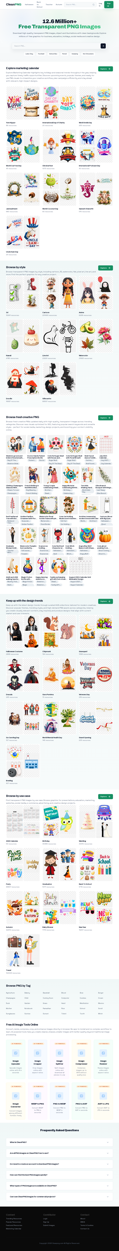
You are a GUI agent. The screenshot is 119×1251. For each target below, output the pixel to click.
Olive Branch (101, 493)
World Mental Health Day (52, 738)
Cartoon (45, 312)
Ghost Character (105, 525)
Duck (8, 1003)
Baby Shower (47, 927)
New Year (82, 927)
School (82, 1008)
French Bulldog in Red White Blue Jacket (32, 487)
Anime (81, 312)
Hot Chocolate (88, 54)
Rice (63, 1008)
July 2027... (105, 460)
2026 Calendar (12, 841)
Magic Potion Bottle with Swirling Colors (27, 579)
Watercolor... (45, 521)
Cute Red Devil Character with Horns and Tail (58, 548)
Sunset (46, 1014)
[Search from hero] (103, 45)
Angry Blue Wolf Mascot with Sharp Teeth (86, 548)
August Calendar (77, 585)
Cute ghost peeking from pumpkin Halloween (105, 548)
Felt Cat (64, 521)
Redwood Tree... (10, 522)
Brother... (48, 490)
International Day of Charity (53, 123)
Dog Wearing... (31, 490)
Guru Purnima (47, 694)
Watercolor (83, 355)
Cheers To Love (13, 490)
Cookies (83, 998)
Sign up (109, 4)
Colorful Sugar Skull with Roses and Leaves (56, 458)
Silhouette (46, 399)
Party (8, 884)
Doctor (42, 460)
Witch (100, 1014)
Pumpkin (24, 554)
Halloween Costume (14, 651)
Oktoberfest (47, 166)
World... (83, 521)
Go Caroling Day (12, 738)
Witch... (70, 554)
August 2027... (76, 582)
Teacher (49, 4)
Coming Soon (48, 998)
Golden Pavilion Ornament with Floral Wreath (28, 518)
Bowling (9, 781)
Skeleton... (41, 582)
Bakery (27, 993)
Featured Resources (14, 1225)
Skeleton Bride (12, 464)
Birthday (45, 841)
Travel (8, 970)
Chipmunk (46, 651)
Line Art (45, 355)
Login (45, 1219)
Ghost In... (102, 554)
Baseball (46, 993)
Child (26, 998)
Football (41, 54)
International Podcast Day (89, 166)
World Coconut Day (50, 209)
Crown (100, 998)
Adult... (10, 585)
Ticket (63, 1014)
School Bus (53, 54)
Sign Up (46, 1222)
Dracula (9, 694)
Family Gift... (56, 585)
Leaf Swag (101, 490)
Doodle (9, 399)
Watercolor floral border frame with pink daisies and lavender (48, 518)
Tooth (82, 1014)
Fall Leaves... (26, 551)
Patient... (32, 460)
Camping (75, 54)
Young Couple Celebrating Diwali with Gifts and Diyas (51, 487)
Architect (93, 521)
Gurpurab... (26, 521)
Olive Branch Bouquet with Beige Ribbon (103, 487)
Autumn (59, 4)
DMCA (82, 1222)
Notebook (28, 1008)
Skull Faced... (91, 464)
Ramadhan (47, 1008)
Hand (63, 1003)
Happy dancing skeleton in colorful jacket (42, 579)
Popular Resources (13, 1222)
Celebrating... (69, 493)
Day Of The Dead (55, 464)
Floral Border (45, 524)
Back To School (85, 884)
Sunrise (27, 1014)
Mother (9, 1008)
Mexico (101, 1003)
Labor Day (29, 54)
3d (7, 312)
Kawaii (8, 355)
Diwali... (47, 493)
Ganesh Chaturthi (86, 209)
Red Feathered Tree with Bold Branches (12, 518)
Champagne (10, 998)
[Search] (93, 4)
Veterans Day (84, 694)
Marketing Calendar (13, 1229)
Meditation (84, 1003)
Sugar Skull (53, 460)
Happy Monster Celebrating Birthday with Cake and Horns (70, 487)
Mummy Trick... (12, 582)
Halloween (29, 4)
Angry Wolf (84, 554)
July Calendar (106, 464)
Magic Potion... (26, 586)
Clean (13, 4)
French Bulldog (31, 493)
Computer (65, 998)
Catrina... (89, 460)
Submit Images (49, 1225)
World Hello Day (86, 491)
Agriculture (10, 993)
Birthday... (67, 490)
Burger (100, 993)
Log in (100, 4)
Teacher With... (10, 551)
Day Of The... (12, 460)
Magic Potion (27, 582)
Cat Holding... (66, 524)
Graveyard (83, 651)
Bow (81, 993)
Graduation (47, 884)
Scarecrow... (44, 551)
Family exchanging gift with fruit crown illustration (58, 579)
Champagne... (12, 493)
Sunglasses (10, 1014)
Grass (45, 1003)
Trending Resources (14, 1219)
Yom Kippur (10, 123)
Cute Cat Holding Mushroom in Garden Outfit (67, 518)
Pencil (64, 54)
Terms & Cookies (86, 1225)
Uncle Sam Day (12, 252)
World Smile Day (85, 123)
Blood (63, 993)
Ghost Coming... (104, 551)
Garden (27, 1003)
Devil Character (57, 555)
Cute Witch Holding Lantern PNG (70, 548)
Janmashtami (11, 209)
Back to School (39, 4)
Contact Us (84, 1229)
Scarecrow (44, 554)
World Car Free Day (13, 166)
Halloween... (105, 521)
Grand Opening (85, 738)
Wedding (82, 841)
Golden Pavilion (27, 524)
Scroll (100, 1008)
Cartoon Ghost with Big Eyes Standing (106, 518)
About (82, 1219)
